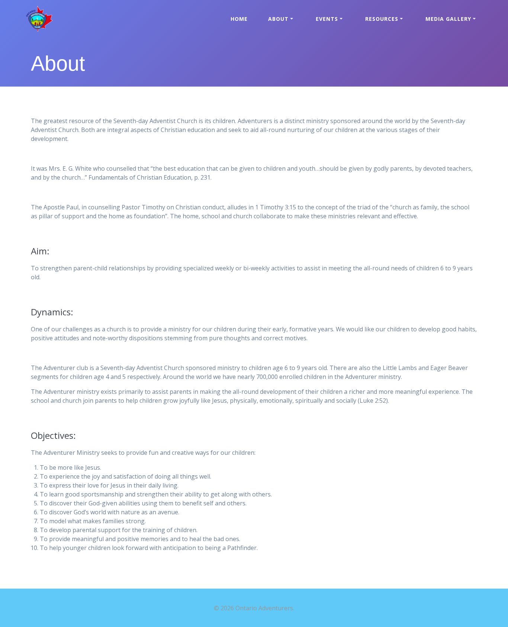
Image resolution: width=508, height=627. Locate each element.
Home (239, 18)
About (278, 18)
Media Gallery (448, 18)
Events (327, 18)
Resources (381, 18)
